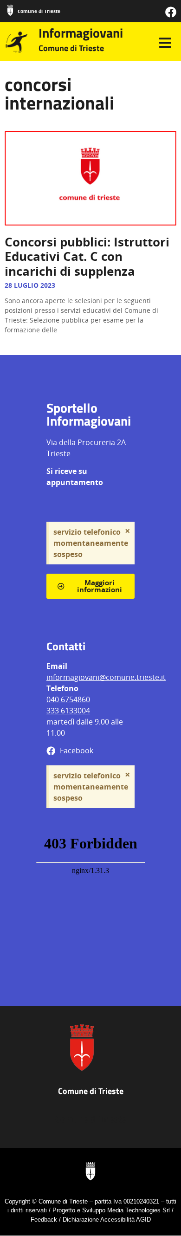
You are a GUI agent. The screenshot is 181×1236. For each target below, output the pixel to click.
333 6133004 (68, 710)
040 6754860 (68, 699)
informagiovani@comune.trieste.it (106, 677)
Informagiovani (81, 33)
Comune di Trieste (39, 11)
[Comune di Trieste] (10, 10)
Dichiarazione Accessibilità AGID (107, 1219)
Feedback (44, 1219)
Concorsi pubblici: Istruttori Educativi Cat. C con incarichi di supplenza (87, 256)
